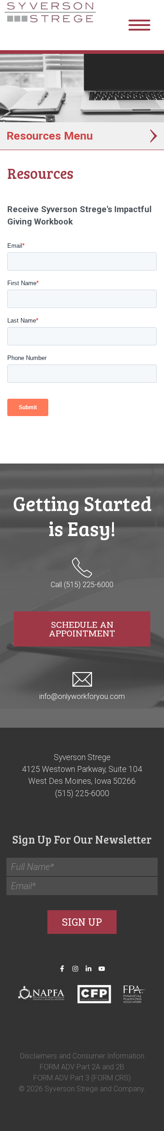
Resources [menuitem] (33, 135)
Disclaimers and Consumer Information (82, 1056)
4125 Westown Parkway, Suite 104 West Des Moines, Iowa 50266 (82, 775)
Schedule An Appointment (82, 629)
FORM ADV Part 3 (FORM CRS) (82, 1078)
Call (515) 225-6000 (82, 584)
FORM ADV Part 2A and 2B (82, 1067)
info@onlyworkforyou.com (82, 696)
